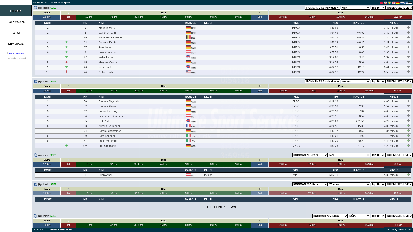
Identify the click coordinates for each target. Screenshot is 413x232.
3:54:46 (333, 32)
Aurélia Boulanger (109, 126)
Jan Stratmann (107, 32)
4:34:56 (333, 126)
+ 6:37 (360, 42)
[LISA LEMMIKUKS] (408, 27)
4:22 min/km (391, 121)
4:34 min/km (391, 131)
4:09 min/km (391, 116)
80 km (213, 16)
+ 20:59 (360, 131)
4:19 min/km (391, 135)
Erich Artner (105, 175)
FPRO (295, 101)
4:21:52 (333, 106)
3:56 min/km (391, 72)
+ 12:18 (360, 67)
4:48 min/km (391, 140)
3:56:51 (333, 47)
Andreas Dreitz (107, 42)
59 (85, 135)
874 (85, 145)
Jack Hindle (105, 67)
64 (85, 131)
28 (85, 62)
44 (85, 72)
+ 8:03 (360, 52)
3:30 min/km (391, 52)
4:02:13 (333, 67)
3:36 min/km (391, 37)
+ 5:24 (360, 37)
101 (85, 175)
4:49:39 (333, 140)
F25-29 (296, 145)
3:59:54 (333, 62)
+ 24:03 (360, 135)
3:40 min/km (391, 47)
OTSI (16, 32)
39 (85, 37)
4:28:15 (333, 116)
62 (85, 111)
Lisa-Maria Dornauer (111, 116)
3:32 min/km (391, 57)
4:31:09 (333, 121)
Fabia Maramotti (108, 140)
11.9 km (340, 16)
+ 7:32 (360, 111)
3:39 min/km (391, 27)
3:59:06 (333, 57)
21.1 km (398, 16)
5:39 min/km (391, 175)
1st (68, 16)
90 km (238, 16)
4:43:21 (333, 135)
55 (85, 121)
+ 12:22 (360, 72)
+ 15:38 (360, 126)
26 (85, 67)
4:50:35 (333, 145)
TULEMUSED (16, 21)
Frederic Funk (107, 27)
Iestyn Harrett (106, 57)
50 (85, 101)
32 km (113, 16)
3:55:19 (333, 37)
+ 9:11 (360, 57)
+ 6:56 (360, 47)
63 (85, 126)
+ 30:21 (360, 140)
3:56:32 (333, 42)
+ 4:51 (360, 32)
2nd (260, 16)
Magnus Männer (108, 62)
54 (85, 116)
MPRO (296, 27)
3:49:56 (333, 27)
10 (47, 72)
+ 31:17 (360, 145)
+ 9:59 (360, 62)
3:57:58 (333, 52)
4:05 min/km (391, 111)
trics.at (208, 175)
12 (85, 42)
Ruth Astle (105, 121)
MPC (296, 175)
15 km (88, 16)
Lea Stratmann (107, 145)
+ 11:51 (360, 121)
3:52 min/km (391, 106)
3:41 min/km (391, 42)
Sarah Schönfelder (110, 131)
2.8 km (283, 16)
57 (85, 140)
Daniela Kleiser (108, 106)
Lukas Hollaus (107, 52)
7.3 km (311, 16)
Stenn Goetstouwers (110, 37)
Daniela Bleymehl (109, 101)
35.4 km (138, 16)
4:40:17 (333, 131)
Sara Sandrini (107, 135)
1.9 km (46, 16)
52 (85, 106)
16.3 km (369, 16)
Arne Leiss (105, 47)
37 (85, 47)
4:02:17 (333, 72)
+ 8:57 (360, 116)
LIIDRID (15, 10)
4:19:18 (333, 101)
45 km (163, 16)
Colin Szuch (106, 72)
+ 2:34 (360, 106)
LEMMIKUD (16, 43)
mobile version (16, 53)
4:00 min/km (391, 62)
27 (85, 57)
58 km (188, 16)
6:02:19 (333, 175)
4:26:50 (333, 111)
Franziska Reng (108, 111)
